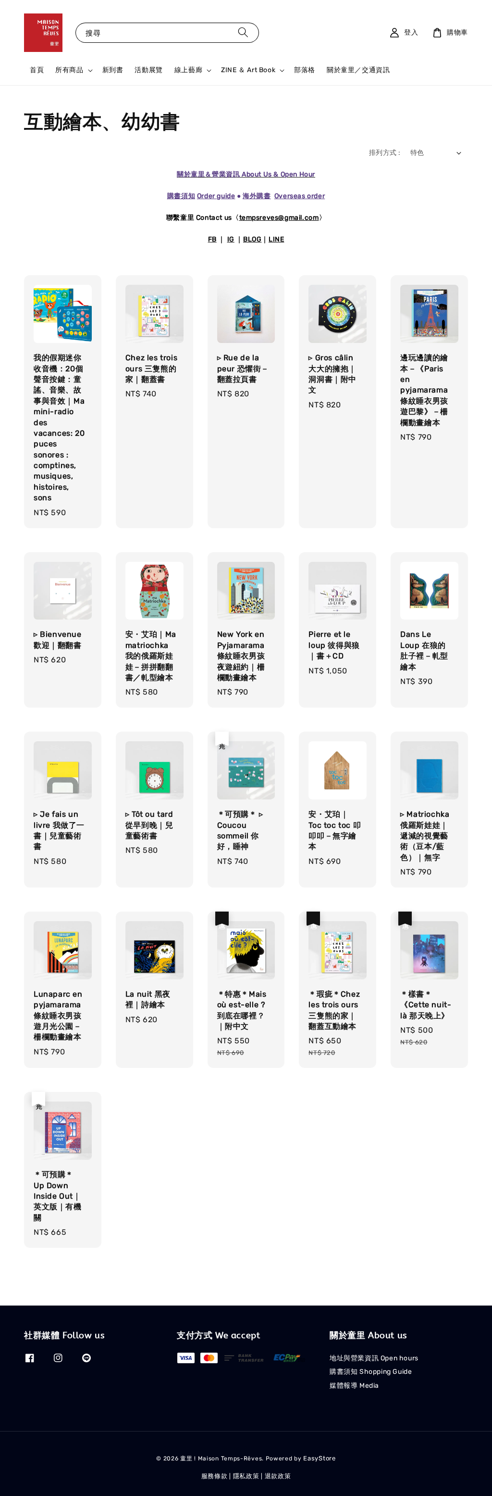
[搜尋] (243, 32)
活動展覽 (148, 70)
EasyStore (319, 1458)
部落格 (304, 70)
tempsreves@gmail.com (279, 218)
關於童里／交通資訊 (358, 70)
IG (230, 239)
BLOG (252, 239)
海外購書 (257, 196)
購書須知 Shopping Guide (371, 1372)
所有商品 (69, 70)
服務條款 (214, 1476)
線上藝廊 (188, 70)
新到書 (112, 70)
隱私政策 (246, 1476)
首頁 (37, 70)
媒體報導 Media (354, 1386)
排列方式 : (384, 153)
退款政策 (278, 1476)
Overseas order (299, 196)
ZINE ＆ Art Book (248, 70)
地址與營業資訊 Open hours (374, 1358)
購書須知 (181, 196)
